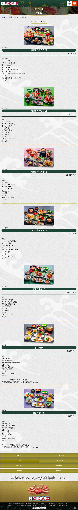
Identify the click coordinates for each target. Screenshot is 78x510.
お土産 (19, 471)
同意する (34, 508)
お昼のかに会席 (58, 455)
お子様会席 (58, 465)
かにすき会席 (58, 460)
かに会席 (19, 460)
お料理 (10, 17)
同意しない (42, 508)
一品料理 (19, 465)
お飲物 (58, 471)
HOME (4, 17)
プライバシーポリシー (54, 505)
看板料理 (19, 455)
